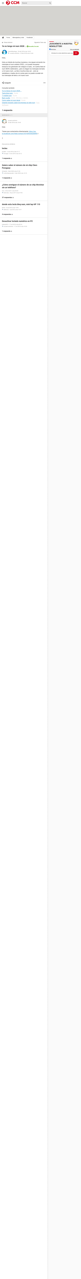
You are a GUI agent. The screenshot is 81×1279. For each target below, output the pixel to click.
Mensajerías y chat (18, 37)
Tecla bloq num (7, 93)
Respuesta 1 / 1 (7, 115)
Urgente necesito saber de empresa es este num (18, 103)
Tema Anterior (8, 42)
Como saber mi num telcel (11, 100)
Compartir (7, 83)
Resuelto (31, 46)
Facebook (30, 37)
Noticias (53, 49)
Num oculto (6, 98)
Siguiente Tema (39, 42)
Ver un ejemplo (74, 49)
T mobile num (7, 96)
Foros (8, 37)
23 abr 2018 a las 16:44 (26, 53)
